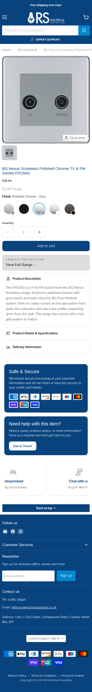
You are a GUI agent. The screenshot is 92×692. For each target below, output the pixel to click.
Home (6, 50)
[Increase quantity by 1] (40, 232)
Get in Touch (22, 446)
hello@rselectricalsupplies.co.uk (34, 607)
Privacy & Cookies (72, 675)
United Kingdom (44, 638)
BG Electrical (27, 50)
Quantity (7, 223)
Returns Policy (17, 675)
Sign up (66, 575)
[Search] (84, 30)
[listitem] (8, 209)
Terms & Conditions (43, 675)
